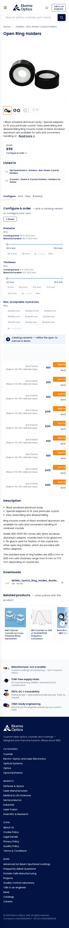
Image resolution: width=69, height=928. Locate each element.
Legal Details (10, 836)
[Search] (62, 17)
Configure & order (9, 196)
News (6, 892)
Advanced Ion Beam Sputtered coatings (26, 864)
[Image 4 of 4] (35, 110)
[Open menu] (5, 7)
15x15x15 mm (31, 316)
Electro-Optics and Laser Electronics (24, 758)
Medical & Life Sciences (17, 795)
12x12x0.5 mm (32, 310)
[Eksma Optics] (22, 7)
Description (20, 196)
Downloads (27, 196)
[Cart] (47, 8)
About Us (8, 827)
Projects (8, 878)
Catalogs (8, 896)
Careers (8, 901)
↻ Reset (10, 219)
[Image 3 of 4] (26, 110)
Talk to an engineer (14, 887)
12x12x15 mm (14, 322)
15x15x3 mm (50, 310)
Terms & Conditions (15, 850)
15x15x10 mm (48, 322)
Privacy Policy (11, 841)
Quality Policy (11, 846)
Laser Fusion (10, 809)
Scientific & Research (15, 814)
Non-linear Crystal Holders (41, 26)
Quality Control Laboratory (18, 882)
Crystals (8, 754)
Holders (20, 26)
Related (37, 196)
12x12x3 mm (31, 322)
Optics (7, 768)
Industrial (8, 804)
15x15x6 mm (14, 316)
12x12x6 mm (49, 316)
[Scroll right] (62, 623)
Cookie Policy (11, 832)
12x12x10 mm (14, 310)
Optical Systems (13, 763)
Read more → (27, 136)
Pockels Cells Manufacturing (19, 873)
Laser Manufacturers (15, 790)
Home (6, 26)
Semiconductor (12, 800)
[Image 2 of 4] (17, 110)
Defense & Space (13, 786)
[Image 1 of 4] (7, 110)
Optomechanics (13, 772)
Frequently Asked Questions (19, 868)
